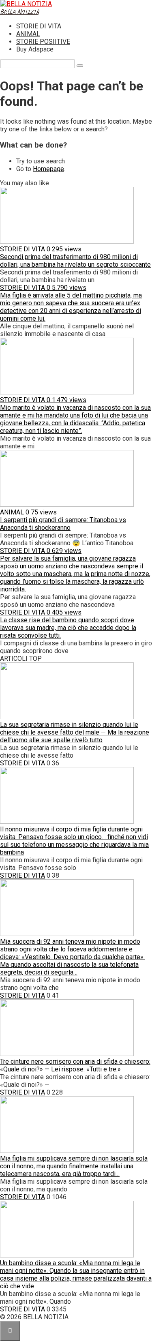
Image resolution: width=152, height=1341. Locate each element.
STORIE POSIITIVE (43, 41)
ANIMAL (28, 34)
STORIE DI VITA (38, 26)
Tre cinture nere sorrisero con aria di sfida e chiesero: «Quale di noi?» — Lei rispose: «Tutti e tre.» (75, 1065)
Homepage (48, 169)
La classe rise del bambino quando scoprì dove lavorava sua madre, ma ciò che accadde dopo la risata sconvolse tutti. (68, 627)
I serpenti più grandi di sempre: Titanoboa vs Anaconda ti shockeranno (63, 523)
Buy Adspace (35, 49)
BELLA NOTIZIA (19, 12)
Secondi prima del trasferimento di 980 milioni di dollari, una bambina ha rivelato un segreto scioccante (75, 260)
